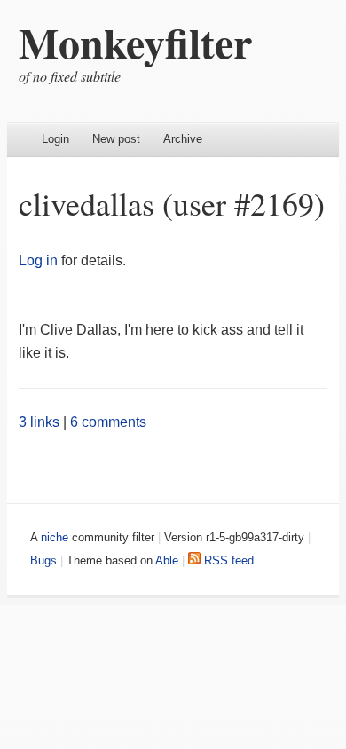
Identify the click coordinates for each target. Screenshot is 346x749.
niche (54, 537)
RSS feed (227, 560)
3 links (39, 422)
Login (55, 139)
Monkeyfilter (135, 42)
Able (166, 560)
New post (116, 139)
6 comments (108, 422)
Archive (182, 139)
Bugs (43, 560)
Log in (38, 260)
